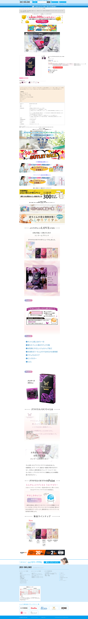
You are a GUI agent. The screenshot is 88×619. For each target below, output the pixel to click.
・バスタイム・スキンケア (23, 580)
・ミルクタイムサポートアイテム (24, 574)
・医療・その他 (46, 574)
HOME (23, 4)
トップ (21, 8)
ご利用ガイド (58, 4)
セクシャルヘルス (37, 4)
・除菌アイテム (21, 576)
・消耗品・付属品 (47, 575)
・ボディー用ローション (35, 575)
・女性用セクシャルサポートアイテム (37, 576)
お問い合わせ (65, 4)
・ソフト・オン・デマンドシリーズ (36, 574)
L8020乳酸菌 (44, 4)
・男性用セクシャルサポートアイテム (37, 577)
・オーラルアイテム (22, 579)
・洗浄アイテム (21, 575)
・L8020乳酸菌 (21, 578)
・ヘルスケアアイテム (22, 581)
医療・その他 (51, 4)
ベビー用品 (29, 4)
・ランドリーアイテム (22, 582)
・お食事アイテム (22, 577)
